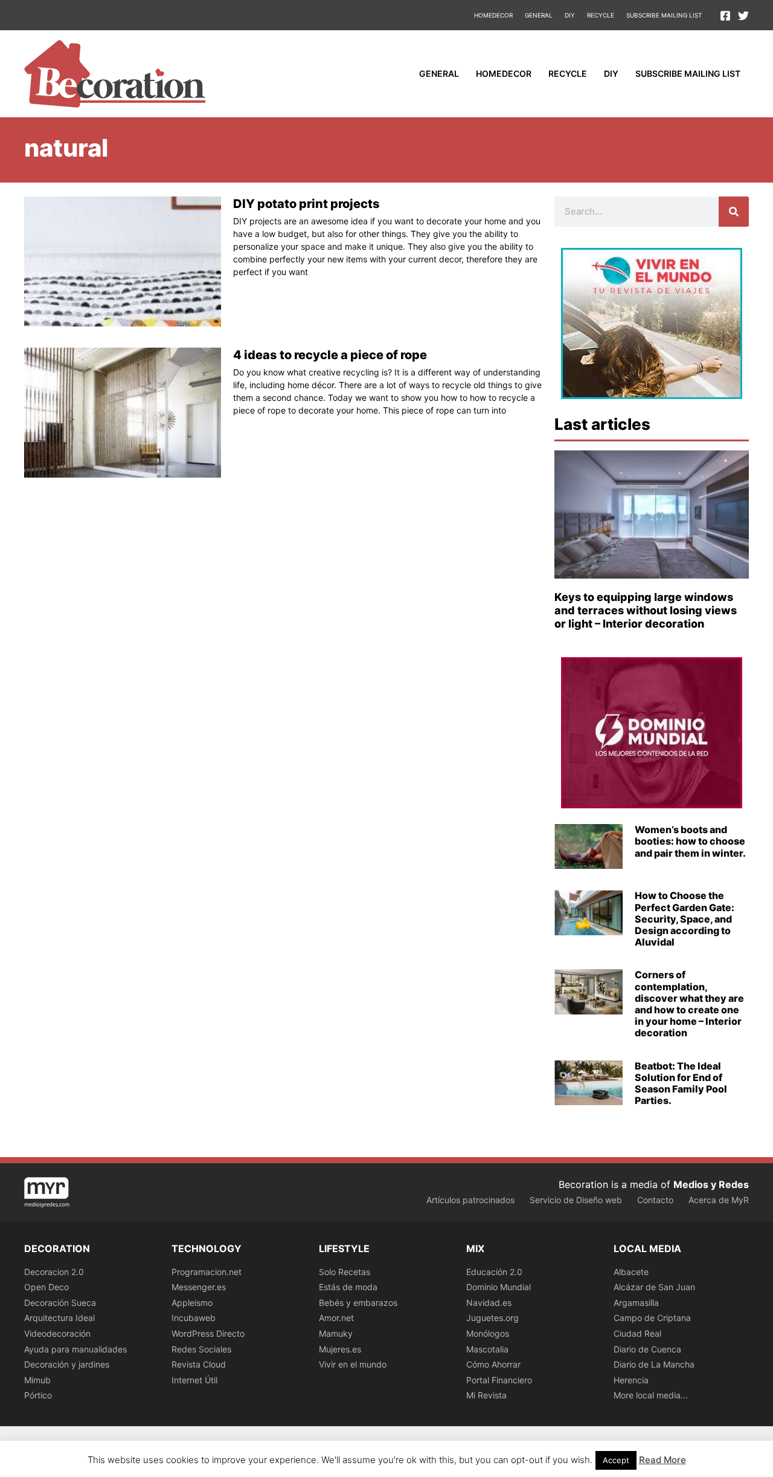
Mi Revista (486, 1395)
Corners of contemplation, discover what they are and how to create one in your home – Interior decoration (689, 1004)
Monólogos (487, 1333)
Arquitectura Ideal (59, 1318)
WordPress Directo (208, 1333)
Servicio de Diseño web (576, 1200)
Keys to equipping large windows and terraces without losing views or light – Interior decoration (645, 610)
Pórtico (38, 1395)
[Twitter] (743, 15)
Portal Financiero (499, 1380)
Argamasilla (636, 1302)
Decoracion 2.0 (54, 1272)
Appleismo (192, 1302)
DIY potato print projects (306, 203)
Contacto (655, 1200)
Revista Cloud (199, 1364)
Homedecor (493, 15)
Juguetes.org (492, 1318)
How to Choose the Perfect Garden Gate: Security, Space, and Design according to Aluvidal (684, 918)
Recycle (600, 15)
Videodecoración (57, 1333)
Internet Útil (194, 1380)
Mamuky (336, 1333)
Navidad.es (489, 1302)
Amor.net (336, 1318)
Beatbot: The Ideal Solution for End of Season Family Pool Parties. (681, 1083)
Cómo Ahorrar (493, 1364)
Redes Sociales (201, 1349)
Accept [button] (616, 1460)
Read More (662, 1460)
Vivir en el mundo (352, 1364)
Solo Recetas (344, 1272)
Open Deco (46, 1287)
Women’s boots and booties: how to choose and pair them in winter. (690, 841)
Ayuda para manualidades (75, 1349)
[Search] (734, 211)
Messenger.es (199, 1287)
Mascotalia (487, 1349)
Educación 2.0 (494, 1272)
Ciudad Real (637, 1333)
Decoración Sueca (60, 1302)
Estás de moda (348, 1287)
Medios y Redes (711, 1184)
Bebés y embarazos (358, 1302)
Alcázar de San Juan (654, 1287)
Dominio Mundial (498, 1287)
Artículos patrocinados (470, 1200)
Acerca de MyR (718, 1200)
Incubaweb (194, 1318)
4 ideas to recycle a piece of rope (330, 355)
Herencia (631, 1380)
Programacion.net (207, 1272)
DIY (570, 15)
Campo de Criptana (652, 1318)
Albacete (631, 1272)
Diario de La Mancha (654, 1364)
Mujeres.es (340, 1349)
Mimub (37, 1380)
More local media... (651, 1395)
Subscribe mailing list (664, 15)
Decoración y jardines (66, 1364)
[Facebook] (725, 15)
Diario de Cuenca (647, 1349)
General (539, 15)
